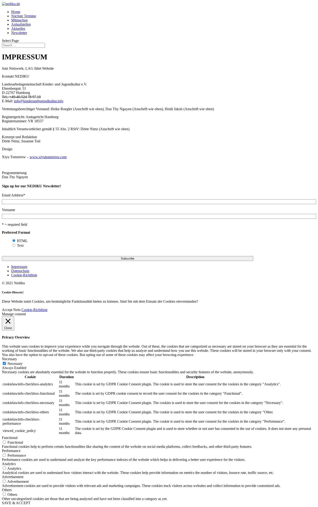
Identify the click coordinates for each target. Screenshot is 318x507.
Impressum (19, 267)
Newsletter (19, 33)
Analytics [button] (9, 464)
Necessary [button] (9, 359)
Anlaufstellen (21, 24)
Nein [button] (16, 310)
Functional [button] (9, 438)
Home (15, 12)
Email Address (13, 195)
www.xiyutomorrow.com (48, 157)
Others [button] (7, 490)
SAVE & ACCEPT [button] (16, 503)
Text (20, 245)
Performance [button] (11, 451)
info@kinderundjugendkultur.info (38, 101)
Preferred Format (16, 232)
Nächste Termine (23, 16)
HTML (22, 241)
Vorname (8, 210)
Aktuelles (18, 29)
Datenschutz (20, 271)
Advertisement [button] (12, 477)
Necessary (15, 364)
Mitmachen (19, 20)
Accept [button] (7, 310)
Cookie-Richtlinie (24, 275)
